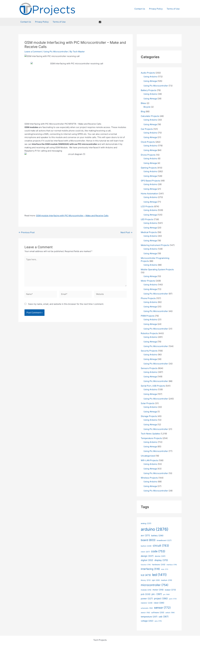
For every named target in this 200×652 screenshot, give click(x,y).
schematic (147, 608)
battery (157, 535)
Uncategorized (148, 455)
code (158, 551)
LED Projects (147, 219)
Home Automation (149, 193)
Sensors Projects (149, 368)
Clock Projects (148, 142)
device (160, 556)
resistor (147, 603)
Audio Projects (148, 72)
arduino (154, 529)
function (146, 565)
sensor (162, 607)
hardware (158, 564)
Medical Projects (149, 232)
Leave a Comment (33, 51)
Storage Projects (149, 416)
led (159, 575)
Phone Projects (148, 298)
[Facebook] (100, 22)
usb (164, 616)
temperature (149, 616)
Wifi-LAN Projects (149, 460)
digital (147, 560)
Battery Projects (148, 90)
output (170, 590)
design (147, 556)
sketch (145, 613)
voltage (147, 621)
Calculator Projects (150, 116)
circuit (161, 545)
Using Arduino (150, 76)
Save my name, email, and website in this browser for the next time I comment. (66, 304)
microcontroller (154, 585)
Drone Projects (148, 155)
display (161, 560)
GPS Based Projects (150, 180)
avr (145, 535)
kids (164, 569)
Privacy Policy (156, 8)
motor (158, 590)
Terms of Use (173, 8)
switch (170, 613)
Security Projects (149, 350)
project (161, 598)
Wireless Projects (149, 477)
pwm (173, 599)
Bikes (143, 103)
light (156, 580)
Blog (143, 111)
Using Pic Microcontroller (56, 51)
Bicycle (147, 107)
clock (145, 552)
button (146, 546)
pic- (157, 594)
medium (166, 580)
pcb (145, 594)
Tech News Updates (150, 433)
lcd (146, 575)
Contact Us (139, 8)
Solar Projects (147, 403)
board (148, 540)
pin (166, 594)
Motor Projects (148, 280)
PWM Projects (147, 316)
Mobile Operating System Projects (157, 269)
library (146, 580)
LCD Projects (147, 206)
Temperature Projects (151, 438)
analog (146, 523)
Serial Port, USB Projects (153, 385)
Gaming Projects (149, 167)
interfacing (150, 568)
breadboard (164, 540)
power (147, 598)
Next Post (126, 232)
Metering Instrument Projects (155, 245)
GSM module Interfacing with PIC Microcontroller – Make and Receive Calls (72, 215)
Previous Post (27, 232)
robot (159, 603)
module (146, 590)
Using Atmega (150, 81)
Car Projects (147, 129)
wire (158, 621)
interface (172, 565)
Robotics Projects (149, 333)
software (157, 612)
